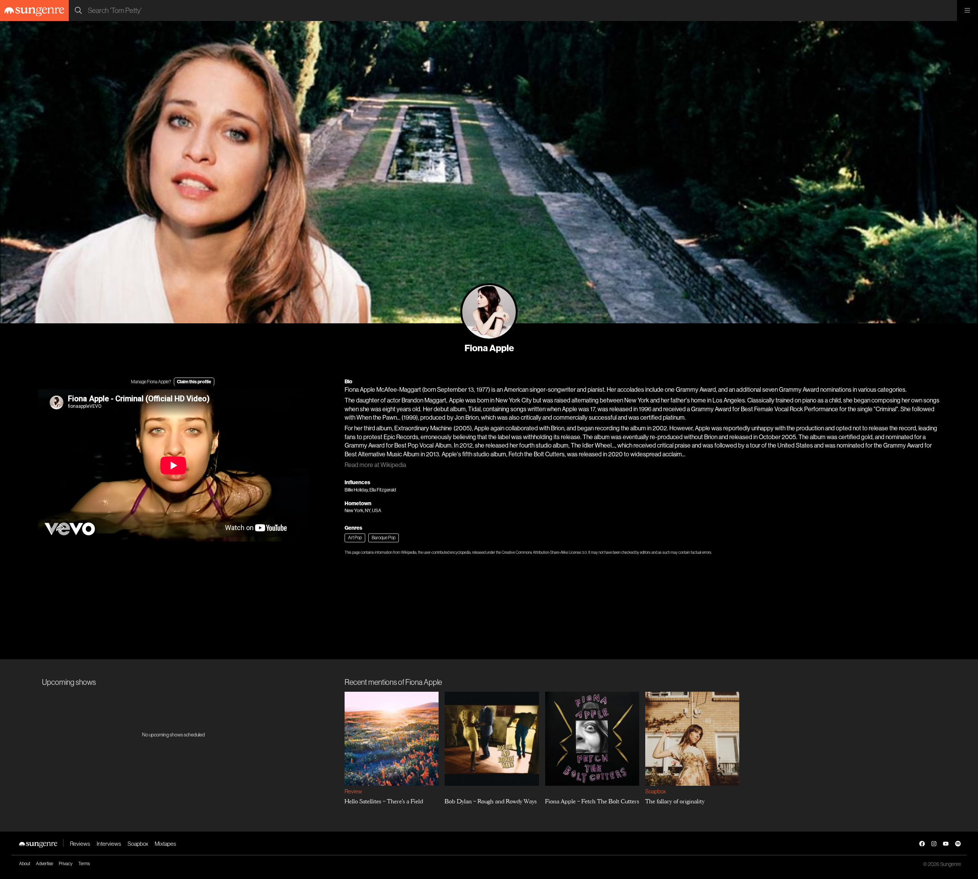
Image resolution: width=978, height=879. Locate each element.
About (24, 863)
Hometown (358, 503)
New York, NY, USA (363, 510)
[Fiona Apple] (489, 312)
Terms (84, 863)
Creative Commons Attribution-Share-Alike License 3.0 (544, 552)
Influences (357, 482)
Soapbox (655, 791)
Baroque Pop (383, 537)
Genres (353, 528)
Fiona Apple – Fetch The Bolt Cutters (592, 801)
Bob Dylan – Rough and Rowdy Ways (491, 801)
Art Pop (355, 537)
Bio (348, 381)
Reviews (80, 843)
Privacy (66, 863)
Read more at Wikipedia (375, 465)
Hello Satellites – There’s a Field (384, 801)
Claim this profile (194, 381)
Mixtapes (165, 843)
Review (353, 791)
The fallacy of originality (674, 801)
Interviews (109, 843)
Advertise (44, 863)
